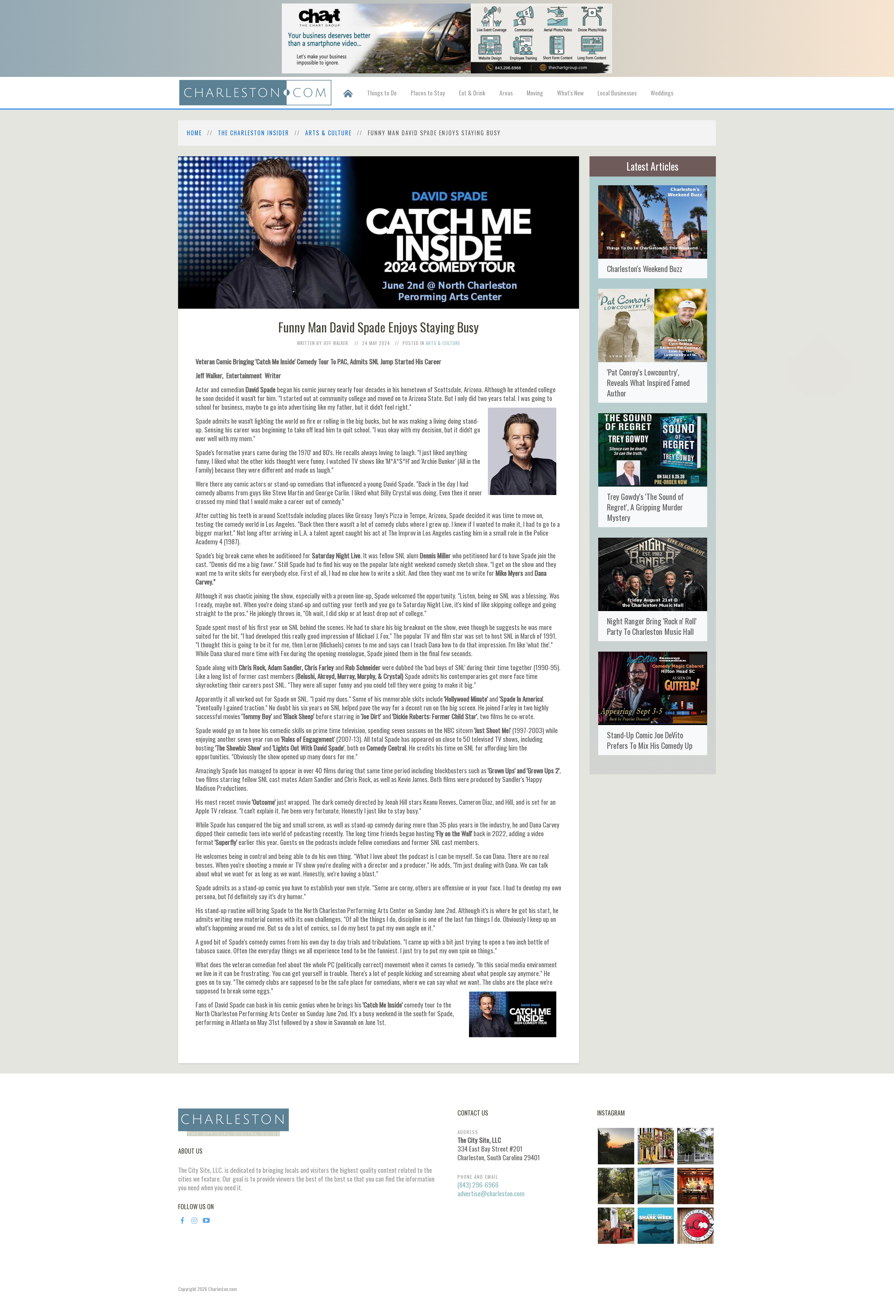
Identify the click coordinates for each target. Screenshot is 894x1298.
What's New (570, 92)
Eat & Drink (472, 92)
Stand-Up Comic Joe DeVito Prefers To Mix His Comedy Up (650, 740)
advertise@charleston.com (491, 1193)
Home (194, 133)
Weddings (662, 92)
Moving (535, 92)
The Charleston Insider (253, 133)
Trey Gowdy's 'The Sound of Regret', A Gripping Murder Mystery (645, 506)
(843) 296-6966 (478, 1184)
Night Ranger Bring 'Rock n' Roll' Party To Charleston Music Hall (652, 626)
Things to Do (382, 92)
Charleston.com (222, 1288)
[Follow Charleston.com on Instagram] (655, 1185)
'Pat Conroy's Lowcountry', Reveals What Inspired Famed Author (648, 382)
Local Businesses (617, 92)
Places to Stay (428, 92)
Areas (506, 92)
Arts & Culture (328, 133)
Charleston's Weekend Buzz (644, 268)
